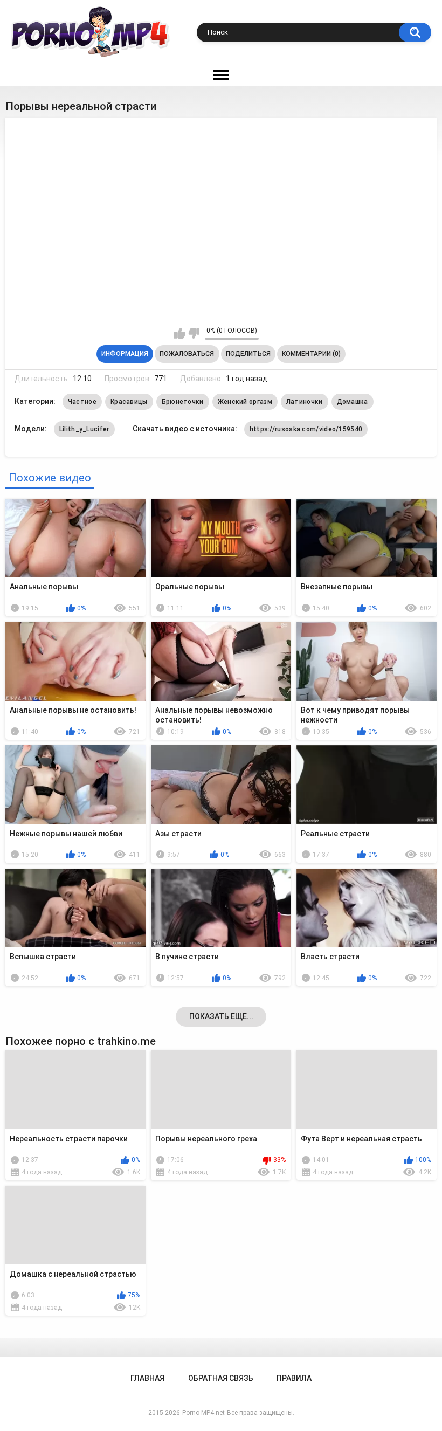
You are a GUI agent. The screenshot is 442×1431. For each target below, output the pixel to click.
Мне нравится (179, 333)
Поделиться (248, 353)
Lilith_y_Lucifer (84, 429)
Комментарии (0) (311, 353)
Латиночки (304, 401)
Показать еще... (221, 1016)
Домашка (352, 401)
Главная (147, 1378)
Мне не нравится (193, 333)
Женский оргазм (245, 401)
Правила (294, 1378)
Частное (82, 401)
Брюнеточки (183, 401)
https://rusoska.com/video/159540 (306, 429)
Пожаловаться (187, 353)
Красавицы (129, 401)
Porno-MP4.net (203, 1412)
